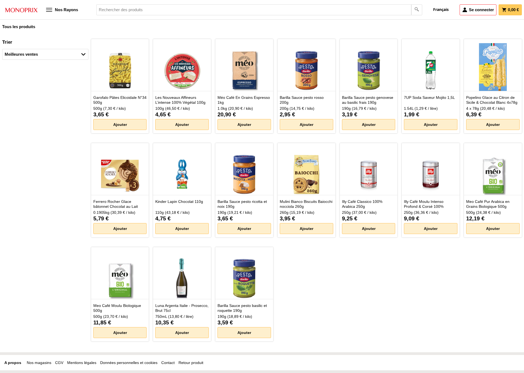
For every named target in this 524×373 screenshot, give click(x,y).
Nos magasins (39, 362)
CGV (59, 362)
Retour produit (190, 362)
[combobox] (259, 9)
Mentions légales (81, 362)
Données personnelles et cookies (128, 362)
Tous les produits (18, 26)
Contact (168, 362)
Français (441, 9)
